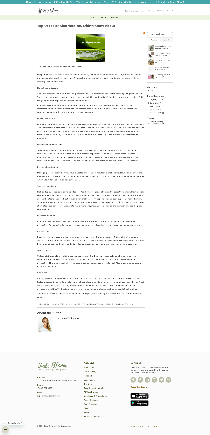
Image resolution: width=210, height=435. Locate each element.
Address (41, 377)
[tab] (153, 40)
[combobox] (137, 11)
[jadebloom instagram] (154, 380)
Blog (80, 304)
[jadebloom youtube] (147, 380)
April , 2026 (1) (155, 110)
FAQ (86, 408)
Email (39, 393)
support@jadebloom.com (48, 396)
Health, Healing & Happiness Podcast (156, 123)
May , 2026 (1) (155, 106)
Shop (147, 426)
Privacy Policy (136, 426)
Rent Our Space (91, 404)
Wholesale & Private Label (95, 396)
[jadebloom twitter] (161, 380)
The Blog (88, 384)
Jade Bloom (49, 426)
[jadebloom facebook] (140, 380)
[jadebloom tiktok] (133, 380)
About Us (88, 412)
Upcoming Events (138, 387)
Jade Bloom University (94, 388)
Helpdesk (88, 376)
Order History (90, 372)
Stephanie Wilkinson (124, 304)
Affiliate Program (91, 392)
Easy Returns (90, 380)
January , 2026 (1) (156, 113)
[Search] (171, 33)
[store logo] (48, 11)
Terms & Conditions (93, 416)
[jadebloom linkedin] (168, 380)
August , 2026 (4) (156, 100)
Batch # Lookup (91, 400)
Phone (40, 385)
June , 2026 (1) (155, 103)
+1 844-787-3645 (44, 388)
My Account (89, 368)
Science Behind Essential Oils (96, 304)
